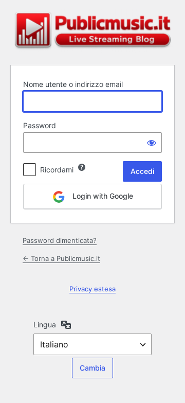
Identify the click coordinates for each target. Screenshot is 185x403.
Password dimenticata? (60, 240)
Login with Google (101, 195)
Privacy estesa (92, 289)
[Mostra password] (151, 142)
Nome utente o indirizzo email (73, 84)
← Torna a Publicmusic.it (61, 258)
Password (39, 125)
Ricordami (56, 169)
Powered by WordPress (92, 30)
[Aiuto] (82, 167)
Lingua (44, 324)
